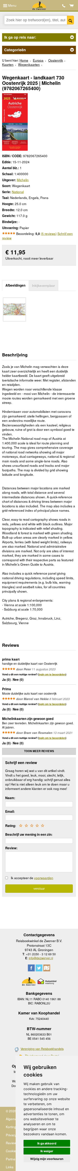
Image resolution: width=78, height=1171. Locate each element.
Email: (10, 811)
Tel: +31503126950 (63, 5)
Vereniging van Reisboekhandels (42, 1049)
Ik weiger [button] (46, 1151)
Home (24, 60)
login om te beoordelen (52, 674)
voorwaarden (43, 877)
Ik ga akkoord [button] (46, 1143)
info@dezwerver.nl (41, 958)
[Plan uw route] (46, 967)
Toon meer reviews (39, 751)
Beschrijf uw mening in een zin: (28, 834)
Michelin (23, 179)
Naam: (10, 798)
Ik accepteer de (32, 877)
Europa (38, 60)
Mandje (71, 5)
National (18, 191)
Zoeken (70, 20)
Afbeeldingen (15, 285)
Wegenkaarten (29, 64)
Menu (11, 5)
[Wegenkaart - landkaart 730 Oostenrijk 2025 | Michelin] (15, 121)
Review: (11, 848)
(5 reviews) (49, 233)
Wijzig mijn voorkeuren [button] (46, 1159)
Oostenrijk (55, 60)
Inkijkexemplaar (43, 285)
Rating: (10, 825)
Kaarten (8, 64)
